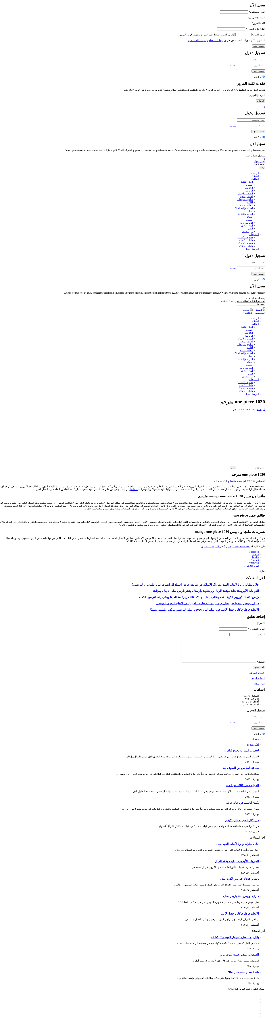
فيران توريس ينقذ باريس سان (241, 896)
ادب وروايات (246, 222)
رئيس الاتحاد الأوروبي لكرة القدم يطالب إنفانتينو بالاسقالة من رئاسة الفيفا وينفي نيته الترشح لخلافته (199, 597)
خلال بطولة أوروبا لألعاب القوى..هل (237, 843)
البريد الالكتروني (251, 565)
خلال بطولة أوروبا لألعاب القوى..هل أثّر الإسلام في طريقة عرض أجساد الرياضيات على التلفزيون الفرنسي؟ (195, 584)
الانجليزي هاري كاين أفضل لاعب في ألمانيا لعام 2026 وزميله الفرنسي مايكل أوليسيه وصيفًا (204, 609)
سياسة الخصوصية (197, 40)
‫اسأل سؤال (259, 161)
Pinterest (255, 560)
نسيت (233, 65)
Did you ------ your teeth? (243, 972)
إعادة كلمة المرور (255, 29)
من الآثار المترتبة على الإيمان (242, 820)
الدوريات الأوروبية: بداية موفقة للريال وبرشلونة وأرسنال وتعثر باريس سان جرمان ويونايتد (206, 590)
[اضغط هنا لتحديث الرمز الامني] (228, 34)
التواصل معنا (252, 249)
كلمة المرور (258, 23)
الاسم (261, 623)
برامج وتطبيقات (245, 199)
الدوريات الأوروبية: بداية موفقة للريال (237, 861)
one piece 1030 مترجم (239, 546)
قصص (249, 219)
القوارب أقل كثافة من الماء (242, 785)
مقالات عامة (246, 205)
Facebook (254, 551)
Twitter (255, 554)
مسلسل (133, 489)
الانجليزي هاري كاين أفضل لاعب (240, 913)
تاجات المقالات (245, 246)
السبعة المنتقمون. (210, 546)
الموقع (261, 634)
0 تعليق (231, 481)
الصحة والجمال (245, 193)
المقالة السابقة (257, 673)
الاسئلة (255, 176)
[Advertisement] (132, 433)
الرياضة (249, 190)
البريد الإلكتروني (256, 17)
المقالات (254, 179)
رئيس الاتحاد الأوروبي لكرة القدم (239, 878)
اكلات (250, 202)
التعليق (261, 662)
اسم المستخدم (257, 12)
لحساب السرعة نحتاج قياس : (241, 750)
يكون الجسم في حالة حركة (242, 802)
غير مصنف (247, 231)
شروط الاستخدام (217, 40)
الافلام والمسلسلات (243, 208)
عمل (250, 211)
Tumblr (255, 557)
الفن (250, 228)
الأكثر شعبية (253, 744)
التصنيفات (254, 234)
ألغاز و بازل (247, 225)
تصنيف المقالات (245, 243)
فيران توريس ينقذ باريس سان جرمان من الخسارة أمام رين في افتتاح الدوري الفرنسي (207, 603)
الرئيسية (254, 173)
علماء (250, 217)
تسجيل (255, 739)
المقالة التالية (258, 678)
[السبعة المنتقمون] (253, 313)
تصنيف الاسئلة (245, 237)
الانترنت (249, 187)
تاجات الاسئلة (246, 240)
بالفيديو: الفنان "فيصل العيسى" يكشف (235, 937)
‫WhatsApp (253, 563)
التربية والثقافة (245, 214)
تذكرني (258, 76)
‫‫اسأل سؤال (259, 683)
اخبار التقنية (247, 182)
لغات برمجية (246, 196)
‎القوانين (260, 40)
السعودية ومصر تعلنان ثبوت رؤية (239, 954)
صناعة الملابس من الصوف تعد (241, 767)
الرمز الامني (258, 34)
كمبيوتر (249, 184)
